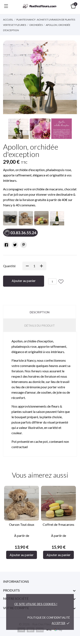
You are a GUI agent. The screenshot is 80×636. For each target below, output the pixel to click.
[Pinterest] (23, 245)
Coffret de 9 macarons (58, 524)
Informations (16, 581)
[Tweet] (15, 245)
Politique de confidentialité (48, 617)
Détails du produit (39, 325)
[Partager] (6, 245)
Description (39, 312)
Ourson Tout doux (21, 524)
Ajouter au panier (24, 281)
